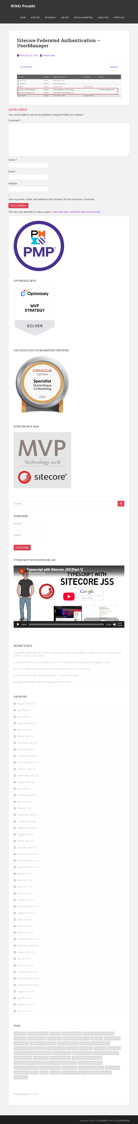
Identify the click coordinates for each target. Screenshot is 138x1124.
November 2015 (26, 945)
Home (23, 17)
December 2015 (26, 939)
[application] (69, 597)
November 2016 (26, 906)
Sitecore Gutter (82, 1053)
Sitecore (35, 17)
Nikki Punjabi (23, 6)
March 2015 (23, 965)
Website (12, 183)
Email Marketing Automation (98, 1033)
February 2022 (25, 795)
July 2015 (22, 958)
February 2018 (25, 847)
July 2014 (22, 998)
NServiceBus (112, 1038)
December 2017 (26, 854)
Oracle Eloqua (56, 1048)
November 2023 (26, 742)
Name (12, 159)
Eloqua (55, 1033)
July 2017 (22, 873)
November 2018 (26, 814)
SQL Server (69, 1067)
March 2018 (23, 840)
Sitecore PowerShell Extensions (60, 1062)
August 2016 (24, 912)
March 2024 (23, 736)
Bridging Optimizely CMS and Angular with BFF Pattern (43, 681)
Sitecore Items (23, 1057)
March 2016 (23, 932)
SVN (34, 1072)
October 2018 (24, 821)
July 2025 (22, 716)
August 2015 (24, 952)
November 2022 (26, 762)
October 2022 (24, 769)
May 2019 (22, 808)
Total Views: (21, 1094)
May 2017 (22, 886)
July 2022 (22, 788)
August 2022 (24, 782)
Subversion (21, 1072)
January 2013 (24, 1004)
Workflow (21, 1077)
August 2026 (24, 703)
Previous (27, 66)
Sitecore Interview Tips (106, 1053)
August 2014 (24, 991)
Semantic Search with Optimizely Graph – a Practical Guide (45, 675)
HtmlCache (54, 1038)
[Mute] (114, 624)
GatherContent (36, 1038)
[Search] (121, 503)
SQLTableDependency (91, 1067)
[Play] (18, 624)
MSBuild (96, 1038)
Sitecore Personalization (28, 1062)
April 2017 (22, 893)
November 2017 (26, 860)
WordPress (124, 1120)
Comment (14, 120)
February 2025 (25, 723)
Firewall (20, 1038)
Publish (72, 1048)
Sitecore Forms (61, 1053)
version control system (74, 1072)
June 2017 (22, 880)
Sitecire (100, 1048)
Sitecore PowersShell (90, 1062)
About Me (103, 17)
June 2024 (22, 729)
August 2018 (24, 834)
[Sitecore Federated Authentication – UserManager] (69, 85)
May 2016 (22, 919)
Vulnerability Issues (100, 1072)
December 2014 (26, 971)
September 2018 (26, 827)
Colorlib (103, 1120)
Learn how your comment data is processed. (76, 211)
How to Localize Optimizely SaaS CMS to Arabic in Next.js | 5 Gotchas (52, 668)
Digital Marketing (83, 17)
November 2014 (26, 978)
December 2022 (26, 755)
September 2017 (26, 867)
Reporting (86, 1048)
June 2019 (22, 801)
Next (113, 66)
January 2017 (24, 899)
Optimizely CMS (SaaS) (43, 1043)
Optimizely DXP (23, 1048)
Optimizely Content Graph (95, 1043)
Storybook (112, 1067)
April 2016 (22, 926)
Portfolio (119, 17)
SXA (44, 1072)
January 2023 (24, 749)
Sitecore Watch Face (26, 1067)
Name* (18, 523)
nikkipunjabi (49, 55)
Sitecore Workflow (50, 1067)
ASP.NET (65, 17)
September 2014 (26, 984)
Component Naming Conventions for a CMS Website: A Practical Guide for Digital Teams (62, 662)
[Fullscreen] (120, 624)
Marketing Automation (76, 1038)
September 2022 (26, 775)
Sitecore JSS (41, 1057)
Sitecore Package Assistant (87, 1057)
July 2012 (22, 1011)
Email (12, 171)
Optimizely (50, 17)
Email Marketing (72, 1033)
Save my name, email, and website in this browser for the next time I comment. (51, 199)
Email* (18, 535)
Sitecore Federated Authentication (32, 1053)
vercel (54, 1072)
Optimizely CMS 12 (68, 1043)
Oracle (40, 1048)
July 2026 (22, 710)
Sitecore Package (60, 1057)
